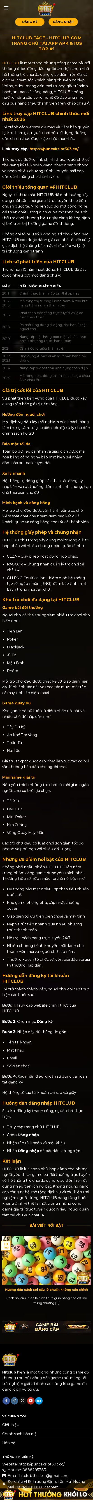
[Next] (90, 1273)
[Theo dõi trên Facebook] (6, 1401)
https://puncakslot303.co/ (54, 149)
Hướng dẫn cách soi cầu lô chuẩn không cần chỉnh (46, 1289)
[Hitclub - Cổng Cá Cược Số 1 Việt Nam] (46, 8)
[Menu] (6, 7)
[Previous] (3, 1273)
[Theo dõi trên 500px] (39, 1401)
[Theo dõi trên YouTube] (31, 1401)
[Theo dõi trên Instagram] (14, 1401)
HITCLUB (10, 63)
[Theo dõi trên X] (22, 1401)
